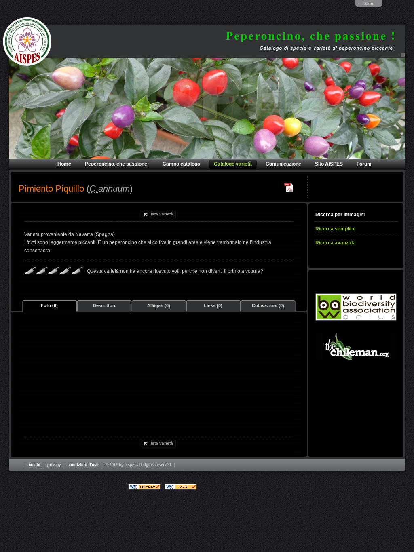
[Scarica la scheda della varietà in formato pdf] (289, 187)
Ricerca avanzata (335, 243)
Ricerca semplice (335, 229)
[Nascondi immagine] (403, 55)
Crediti (34, 465)
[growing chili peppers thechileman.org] (356, 346)
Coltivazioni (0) (268, 305)
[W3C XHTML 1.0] (144, 487)
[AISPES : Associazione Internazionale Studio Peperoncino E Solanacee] (27, 41)
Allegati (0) (158, 305)
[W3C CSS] (181, 487)
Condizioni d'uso (83, 465)
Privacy (54, 465)
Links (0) (213, 305)
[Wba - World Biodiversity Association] (356, 307)
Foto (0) (49, 305)
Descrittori (104, 305)
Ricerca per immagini (340, 214)
